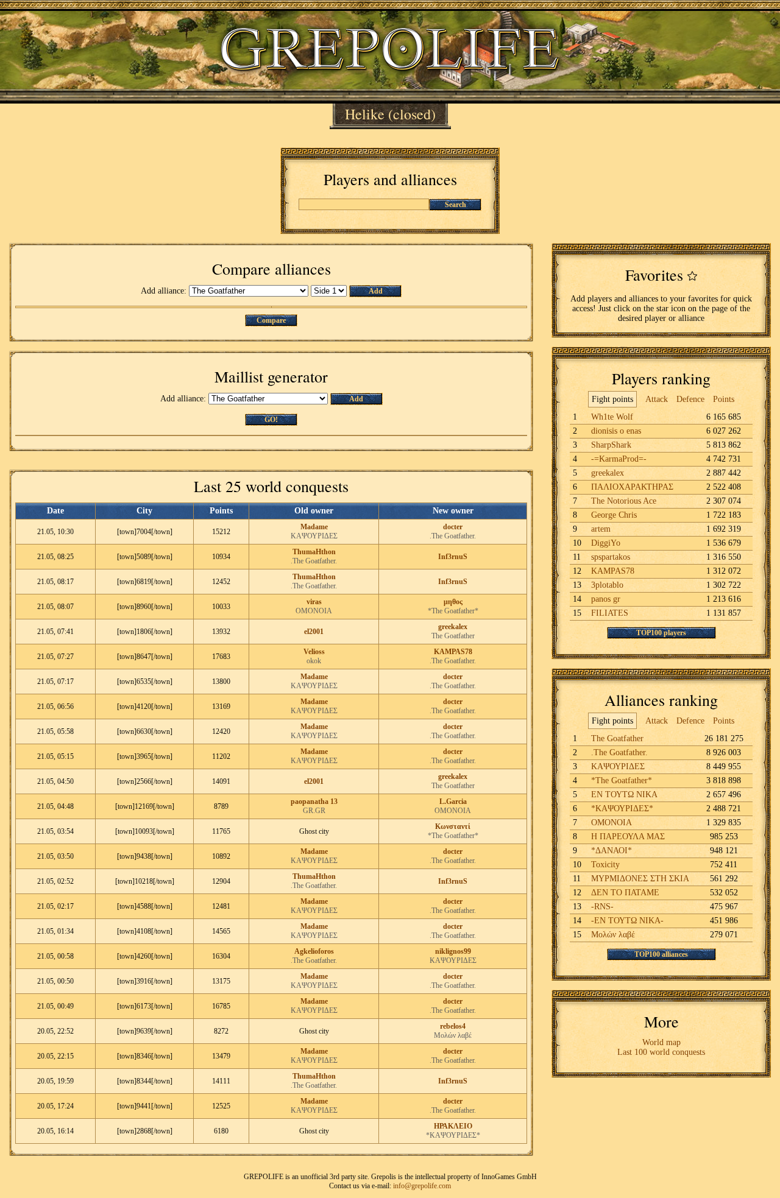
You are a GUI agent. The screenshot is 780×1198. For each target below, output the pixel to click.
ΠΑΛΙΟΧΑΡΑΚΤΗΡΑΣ (632, 487)
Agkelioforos (314, 951)
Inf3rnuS (452, 556)
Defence (690, 399)
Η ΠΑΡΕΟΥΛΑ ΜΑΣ (628, 836)
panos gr (605, 599)
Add (376, 291)
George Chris (614, 515)
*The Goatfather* (453, 611)
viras (314, 601)
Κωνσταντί (452, 826)
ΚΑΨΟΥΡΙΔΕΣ (314, 536)
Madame (314, 527)
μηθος (453, 601)
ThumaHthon (314, 552)
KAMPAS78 (453, 651)
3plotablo (607, 585)
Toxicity (605, 864)
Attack (656, 399)
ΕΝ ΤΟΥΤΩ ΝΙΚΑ (624, 794)
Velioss (314, 651)
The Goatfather (453, 636)
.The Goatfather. (453, 536)
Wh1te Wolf (612, 416)
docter (453, 527)
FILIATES (609, 613)
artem (601, 529)
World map (661, 1042)
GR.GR (314, 810)
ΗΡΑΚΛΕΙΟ (453, 1126)
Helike (365, 114)
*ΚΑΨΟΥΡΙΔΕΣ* (453, 1135)
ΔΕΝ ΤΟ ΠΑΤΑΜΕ (625, 892)
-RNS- (602, 906)
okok (314, 661)
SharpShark (611, 444)
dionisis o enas (616, 430)
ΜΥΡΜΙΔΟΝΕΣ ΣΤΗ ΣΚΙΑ (640, 878)
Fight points (612, 399)
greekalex (452, 626)
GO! (271, 419)
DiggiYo (605, 543)
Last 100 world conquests (661, 1052)
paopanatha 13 (314, 801)
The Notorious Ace (623, 501)
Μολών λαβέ (453, 1035)
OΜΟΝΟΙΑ (314, 611)
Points (723, 399)
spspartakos (610, 557)
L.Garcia (453, 801)
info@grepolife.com (422, 1186)
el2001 (314, 631)
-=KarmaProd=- (619, 458)
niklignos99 (453, 951)
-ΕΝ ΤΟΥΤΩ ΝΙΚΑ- (627, 920)
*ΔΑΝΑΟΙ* (611, 850)
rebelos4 (453, 1026)
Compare (271, 320)
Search (455, 204)
